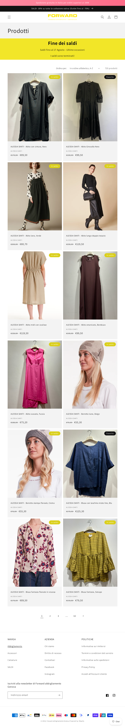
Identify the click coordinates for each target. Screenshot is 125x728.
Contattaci (50, 660)
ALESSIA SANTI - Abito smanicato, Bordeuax (86, 325)
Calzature (12, 660)
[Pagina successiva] (83, 616)
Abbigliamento (15, 646)
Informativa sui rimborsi (93, 646)
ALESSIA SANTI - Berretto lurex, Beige (83, 414)
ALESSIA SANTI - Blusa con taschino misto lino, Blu (89, 503)
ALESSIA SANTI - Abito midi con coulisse (28, 325)
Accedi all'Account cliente (94, 674)
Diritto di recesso (53, 653)
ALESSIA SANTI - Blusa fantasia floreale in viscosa (33, 592)
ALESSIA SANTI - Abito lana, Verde (26, 236)
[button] (9, 17)
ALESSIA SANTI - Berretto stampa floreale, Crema (33, 503)
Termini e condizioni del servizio (97, 653)
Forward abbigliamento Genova (58, 721)
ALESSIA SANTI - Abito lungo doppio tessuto (85, 236)
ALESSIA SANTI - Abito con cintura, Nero (28, 146)
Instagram (50, 674)
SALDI (10, 667)
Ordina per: (61, 68)
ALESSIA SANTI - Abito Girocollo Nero (82, 146)
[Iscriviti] (59, 695)
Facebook (49, 667)
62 (75, 616)
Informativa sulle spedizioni (95, 660)
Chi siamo (49, 646)
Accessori (12, 653)
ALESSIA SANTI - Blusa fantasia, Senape (84, 592)
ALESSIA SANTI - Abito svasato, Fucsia (28, 414)
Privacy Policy (88, 667)
